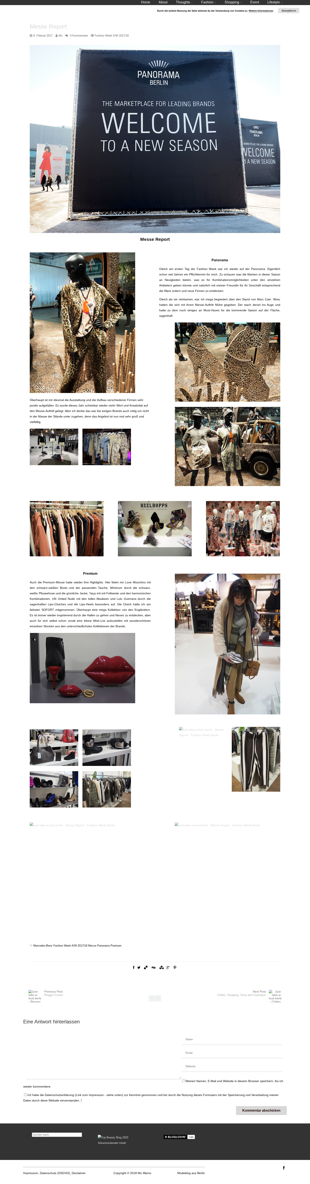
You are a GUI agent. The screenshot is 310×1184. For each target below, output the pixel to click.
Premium (116, 945)
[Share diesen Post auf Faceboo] (133, 968)
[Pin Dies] (174, 968)
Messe (92, 945)
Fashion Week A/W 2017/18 (112, 35)
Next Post (241, 993)
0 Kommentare (79, 35)
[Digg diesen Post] (153, 968)
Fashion (207, 2)
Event (254, 2)
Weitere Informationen (261, 10)
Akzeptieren (289, 10)
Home (145, 2)
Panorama (103, 945)
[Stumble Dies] (161, 968)
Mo (60, 35)
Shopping (232, 2)
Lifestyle (273, 2)
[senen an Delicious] (145, 968)
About (163, 2)
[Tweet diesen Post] (139, 968)
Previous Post (53, 993)
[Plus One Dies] (168, 968)
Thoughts (183, 2)
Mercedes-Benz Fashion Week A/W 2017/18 (60, 945)
